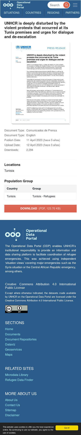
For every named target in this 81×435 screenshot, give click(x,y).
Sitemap (10, 410)
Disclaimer (12, 415)
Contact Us (12, 405)
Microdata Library (16, 375)
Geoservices (13, 349)
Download (40, 208)
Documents (12, 334)
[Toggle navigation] (75, 5)
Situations (11, 12)
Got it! (67, 427)
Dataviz (10, 344)
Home (9, 329)
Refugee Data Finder (19, 380)
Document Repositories (21, 339)
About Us (11, 400)
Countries (33, 12)
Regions (53, 12)
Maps (8, 354)
